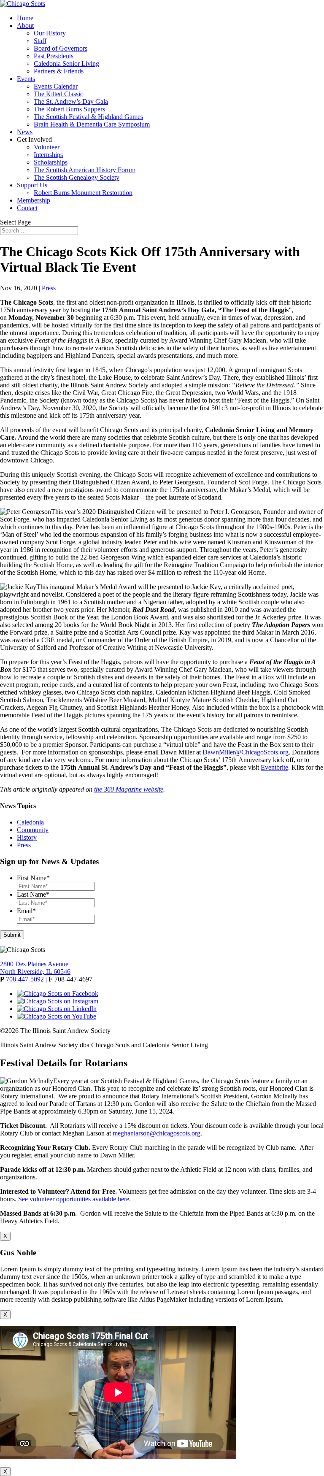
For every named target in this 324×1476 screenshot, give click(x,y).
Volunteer (46, 147)
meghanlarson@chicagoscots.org (156, 1133)
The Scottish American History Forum (84, 169)
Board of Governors (60, 48)
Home (25, 18)
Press (49, 288)
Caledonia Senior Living (66, 63)
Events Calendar (56, 86)
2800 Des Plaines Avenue (34, 964)
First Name (33, 877)
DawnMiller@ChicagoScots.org (245, 752)
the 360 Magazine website (128, 789)
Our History (50, 33)
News (24, 131)
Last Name (33, 894)
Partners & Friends (59, 71)
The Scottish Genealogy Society (76, 177)
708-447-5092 (25, 979)
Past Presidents (53, 55)
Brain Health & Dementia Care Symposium (92, 124)
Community (33, 829)
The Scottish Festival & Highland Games (88, 116)
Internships (48, 154)
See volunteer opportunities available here (73, 1199)
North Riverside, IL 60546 (35, 971)
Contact (27, 207)
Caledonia (30, 822)
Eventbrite (274, 767)
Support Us (32, 185)
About (25, 25)
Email (26, 910)
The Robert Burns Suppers (69, 109)
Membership (33, 200)
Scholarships (51, 162)
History (27, 837)
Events (26, 78)
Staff (40, 40)
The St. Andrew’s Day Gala (71, 101)
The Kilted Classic (58, 93)
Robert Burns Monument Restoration (83, 192)
